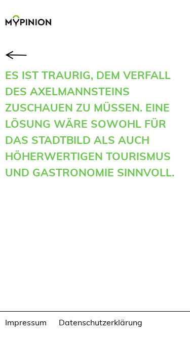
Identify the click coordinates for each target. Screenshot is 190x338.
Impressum (26, 322)
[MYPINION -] (31, 22)
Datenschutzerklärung (100, 322)
